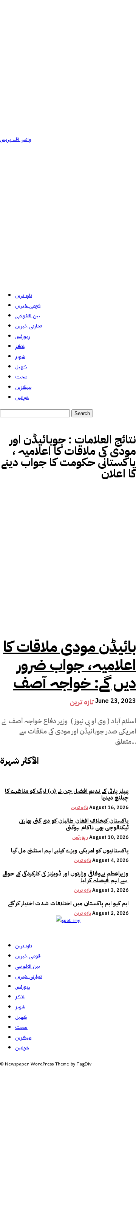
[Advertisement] (68, 216)
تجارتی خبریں (28, 326)
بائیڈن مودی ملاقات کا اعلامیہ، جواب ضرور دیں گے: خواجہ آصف (69, 665)
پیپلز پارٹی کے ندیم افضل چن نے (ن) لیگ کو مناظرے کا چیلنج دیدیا (66, 794)
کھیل (21, 367)
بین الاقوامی (27, 316)
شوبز (20, 357)
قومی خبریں (27, 306)
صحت (21, 377)
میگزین (23, 387)
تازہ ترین (23, 295)
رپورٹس (22, 336)
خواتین (22, 397)
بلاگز (20, 346)
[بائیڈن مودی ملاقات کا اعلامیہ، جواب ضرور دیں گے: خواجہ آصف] (68, 560)
